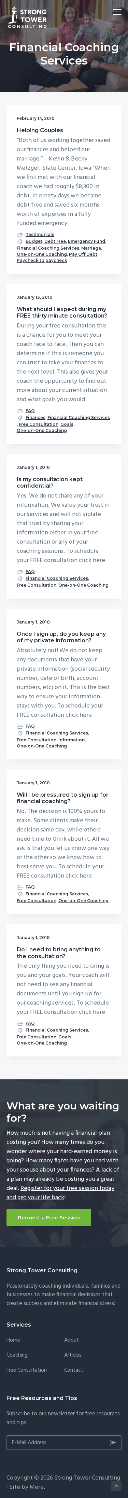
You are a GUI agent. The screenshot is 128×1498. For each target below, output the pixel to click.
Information (71, 739)
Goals (66, 424)
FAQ (30, 410)
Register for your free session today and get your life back (60, 1193)
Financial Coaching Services (48, 248)
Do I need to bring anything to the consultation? (59, 952)
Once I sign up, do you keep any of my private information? (61, 637)
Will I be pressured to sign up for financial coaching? (63, 798)
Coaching (17, 1355)
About (71, 1340)
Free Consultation (38, 424)
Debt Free (55, 241)
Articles (73, 1355)
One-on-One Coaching (42, 254)
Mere (37, 1487)
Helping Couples (40, 130)
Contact (73, 1370)
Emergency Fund (86, 241)
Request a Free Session (49, 1217)
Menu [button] (109, 12)
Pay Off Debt (83, 254)
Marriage (91, 248)
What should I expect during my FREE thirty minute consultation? (62, 312)
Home (13, 1340)
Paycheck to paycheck (42, 260)
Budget (34, 241)
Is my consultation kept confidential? (50, 482)
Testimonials (40, 234)
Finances (35, 417)
